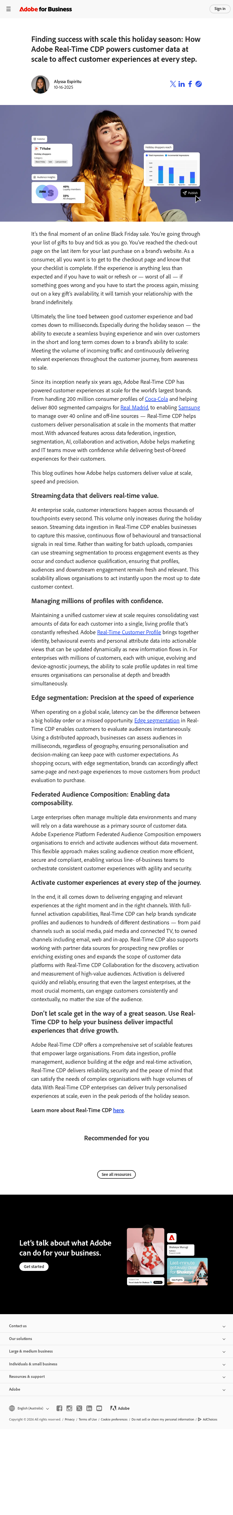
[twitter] (79, 1408)
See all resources (116, 1174)
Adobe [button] (14, 1389)
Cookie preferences (114, 1419)
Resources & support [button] (27, 1376)
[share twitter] (173, 84)
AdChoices (210, 1419)
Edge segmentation (157, 720)
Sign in (220, 8)
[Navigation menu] (8, 9)
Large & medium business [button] (31, 1351)
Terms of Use (88, 1419)
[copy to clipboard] (198, 84)
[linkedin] (89, 1408)
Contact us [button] (18, 1326)
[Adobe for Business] (45, 9)
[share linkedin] (181, 84)
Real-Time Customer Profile (129, 632)
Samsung (189, 407)
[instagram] (69, 1408)
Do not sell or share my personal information (163, 1419)
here (118, 1110)
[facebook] (59, 1408)
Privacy (70, 1419)
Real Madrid (134, 407)
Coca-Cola (156, 398)
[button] (28, 1408)
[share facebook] (190, 84)
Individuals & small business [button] (33, 1364)
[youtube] (99, 1408)
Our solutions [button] (20, 1338)
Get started (34, 1266)
